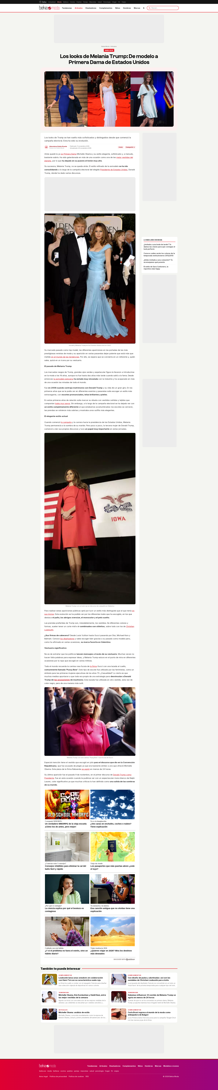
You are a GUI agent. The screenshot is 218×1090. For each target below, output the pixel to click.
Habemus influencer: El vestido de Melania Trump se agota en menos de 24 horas (152, 996)
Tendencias (67, 8)
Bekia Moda (105, 46)
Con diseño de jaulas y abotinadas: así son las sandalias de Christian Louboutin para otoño (149, 979)
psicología (99, 1071)
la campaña (66, 422)
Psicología (106, 2)
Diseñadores (90, 8)
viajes (116, 1071)
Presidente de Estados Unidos (113, 170)
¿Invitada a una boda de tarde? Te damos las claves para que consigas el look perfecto (159, 246)
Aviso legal (43, 1076)
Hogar (114, 2)
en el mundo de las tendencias (65, 357)
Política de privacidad (58, 1076)
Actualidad (52, 2)
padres (70, 1071)
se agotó (86, 769)
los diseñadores (67, 639)
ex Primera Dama (68, 154)
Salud (100, 2)
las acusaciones (62, 680)
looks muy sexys (62, 403)
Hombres (127, 8)
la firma (93, 666)
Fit (119, 2)
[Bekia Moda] (49, 7)
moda (49, 1071)
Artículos (79, 8)
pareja (76, 1071)
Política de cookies (76, 1076)
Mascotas (92, 2)
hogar (107, 1071)
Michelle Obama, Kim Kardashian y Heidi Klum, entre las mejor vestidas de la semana (82, 996)
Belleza (65, 2)
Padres (79, 2)
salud (92, 1071)
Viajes (124, 2)
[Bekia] (42, 2)
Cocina (72, 2)
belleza (56, 1071)
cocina (63, 1071)
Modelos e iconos (171, 1066)
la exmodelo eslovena (63, 379)
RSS (87, 1076)
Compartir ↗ (130, 147)
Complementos (105, 8)
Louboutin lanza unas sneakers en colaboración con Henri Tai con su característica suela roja (81, 979)
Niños (117, 8)
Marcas (137, 8)
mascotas (84, 1071)
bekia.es (42, 1071)
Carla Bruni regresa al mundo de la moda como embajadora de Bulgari (149, 1013)
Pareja (85, 2)
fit (112, 1071)
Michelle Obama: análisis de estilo (74, 1012)
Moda (59, 2)
